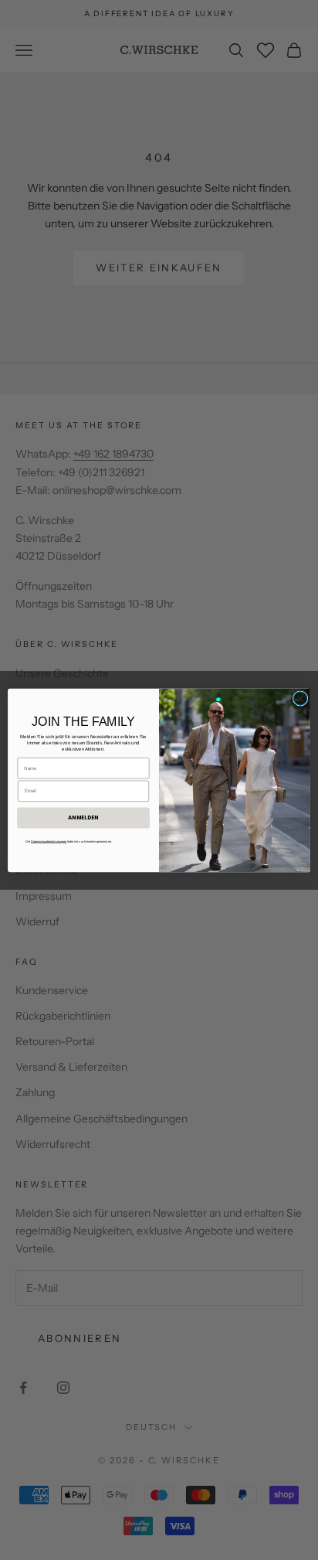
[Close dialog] (300, 698)
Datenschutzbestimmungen (48, 841)
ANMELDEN (83, 817)
